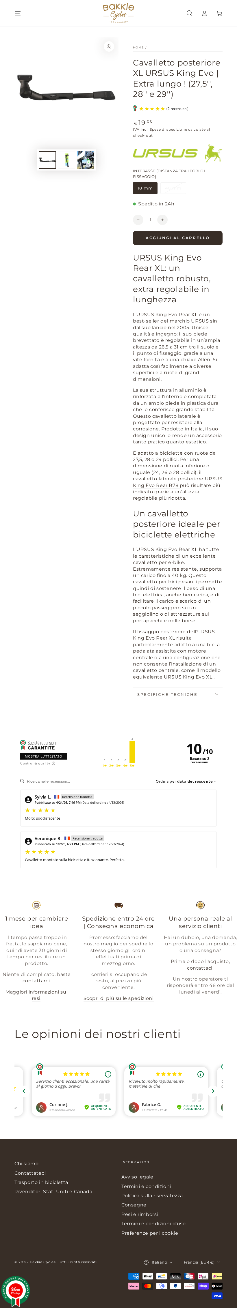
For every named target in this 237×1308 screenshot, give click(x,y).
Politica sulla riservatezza (152, 1195)
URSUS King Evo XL (189, 677)
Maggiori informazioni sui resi (36, 995)
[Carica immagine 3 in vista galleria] (85, 160)
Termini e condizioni (146, 1186)
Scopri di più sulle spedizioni (119, 998)
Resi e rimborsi (139, 1214)
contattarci (36, 980)
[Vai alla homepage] (118, 13)
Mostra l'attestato (43, 756)
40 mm (175, 189)
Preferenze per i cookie (149, 1233)
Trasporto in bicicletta (41, 1182)
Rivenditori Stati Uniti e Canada (53, 1191)
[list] (118, 953)
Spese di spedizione (168, 129)
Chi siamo (26, 1163)
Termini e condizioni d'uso (153, 1223)
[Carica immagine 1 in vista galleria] (47, 160)
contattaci (199, 968)
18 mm (147, 189)
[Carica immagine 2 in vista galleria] (66, 160)
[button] (189, 13)
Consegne (134, 1205)
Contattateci (30, 1173)
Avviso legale (137, 1177)
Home (138, 47)
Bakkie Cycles (43, 1262)
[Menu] (17, 13)
